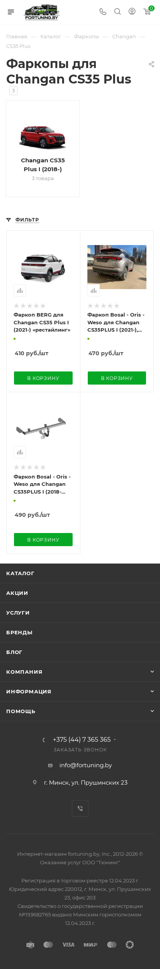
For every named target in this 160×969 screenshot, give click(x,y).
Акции (17, 593)
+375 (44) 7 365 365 (82, 740)
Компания (24, 672)
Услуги (18, 613)
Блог (14, 652)
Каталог (20, 573)
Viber (80, 808)
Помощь (20, 711)
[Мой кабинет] (132, 12)
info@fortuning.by (85, 765)
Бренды (19, 632)
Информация (29, 691)
